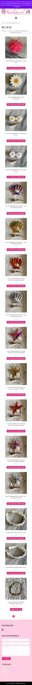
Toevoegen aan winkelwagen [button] (16, 68)
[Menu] (16, 18)
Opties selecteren (16, 609)
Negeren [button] (17, 6)
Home (3, 23)
